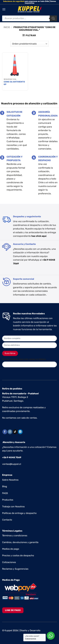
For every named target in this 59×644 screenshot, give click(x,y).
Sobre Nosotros (10, 479)
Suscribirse (10, 353)
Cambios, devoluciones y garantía (20, 542)
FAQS (5, 493)
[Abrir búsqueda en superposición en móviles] (29, 18)
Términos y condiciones (14, 535)
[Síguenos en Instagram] (10, 431)
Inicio (7, 27)
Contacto (7, 519)
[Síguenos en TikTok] (15, 431)
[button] (4, 9)
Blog (4, 486)
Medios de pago (10, 549)
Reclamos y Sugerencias (15, 568)
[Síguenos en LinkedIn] (20, 431)
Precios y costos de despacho (18, 555)
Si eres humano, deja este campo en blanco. (24, 359)
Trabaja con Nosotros (13, 506)
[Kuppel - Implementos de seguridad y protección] (30, 9)
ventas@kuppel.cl (11, 464)
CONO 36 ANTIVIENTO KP (14, 83)
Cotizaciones (9, 562)
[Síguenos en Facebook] (4, 431)
